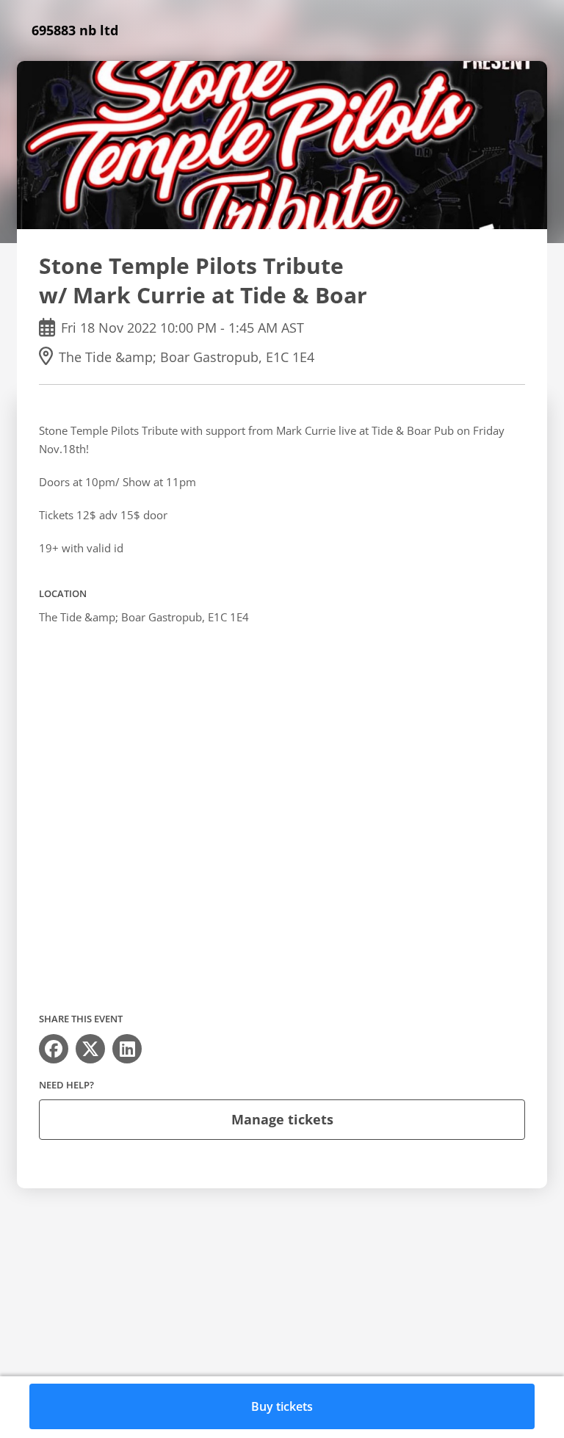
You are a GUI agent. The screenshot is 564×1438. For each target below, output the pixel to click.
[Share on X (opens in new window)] (90, 1048)
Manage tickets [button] (282, 1119)
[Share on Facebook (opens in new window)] (53, 1048)
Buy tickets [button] (282, 1406)
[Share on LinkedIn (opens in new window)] (127, 1048)
